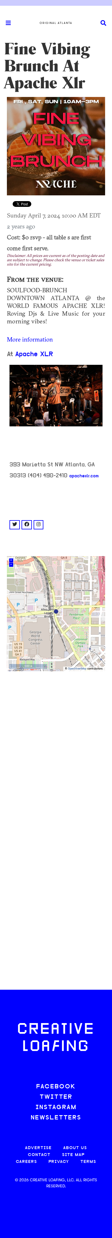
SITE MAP (73, 1155)
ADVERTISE (38, 1148)
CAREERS (26, 1162)
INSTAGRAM (56, 1107)
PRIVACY (59, 1162)
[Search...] (103, 23)
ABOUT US (75, 1148)
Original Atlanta (56, 23)
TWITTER (56, 1097)
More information (30, 339)
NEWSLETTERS (56, 1118)
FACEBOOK (56, 1087)
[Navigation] (6, 23)
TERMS (88, 1162)
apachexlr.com (84, 476)
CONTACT (39, 1155)
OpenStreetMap (77, 668)
